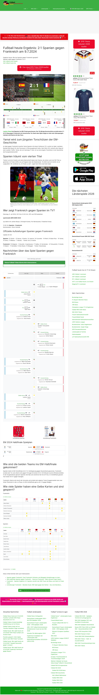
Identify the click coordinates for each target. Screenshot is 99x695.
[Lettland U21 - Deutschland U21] (84, 255)
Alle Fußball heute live (9, 63)
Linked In (52, 692)
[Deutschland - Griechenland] (84, 214)
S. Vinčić (13, 569)
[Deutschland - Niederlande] (84, 231)
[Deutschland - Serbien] (84, 218)
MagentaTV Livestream (79, 284)
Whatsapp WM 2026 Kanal (59, 690)
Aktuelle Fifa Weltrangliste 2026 (36, 633)
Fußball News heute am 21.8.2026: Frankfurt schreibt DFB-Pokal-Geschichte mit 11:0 (13, 617)
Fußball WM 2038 (57, 682)
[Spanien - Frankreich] (34, 447)
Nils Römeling (33, 690)
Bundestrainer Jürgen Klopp (80, 327)
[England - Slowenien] (60, 123)
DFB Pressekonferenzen (79, 329)
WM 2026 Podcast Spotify (62, 692)
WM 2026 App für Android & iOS (76, 690)
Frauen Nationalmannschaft (80, 314)
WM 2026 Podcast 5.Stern (82, 634)
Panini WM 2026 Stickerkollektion (84, 636)
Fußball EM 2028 (56, 668)
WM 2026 (33, 8)
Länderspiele (44, 8)
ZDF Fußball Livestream (79, 276)
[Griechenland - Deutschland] (84, 223)
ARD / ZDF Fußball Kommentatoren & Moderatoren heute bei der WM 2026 (37, 629)
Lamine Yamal (7, 131)
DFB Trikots (89, 8)
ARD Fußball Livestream (79, 274)
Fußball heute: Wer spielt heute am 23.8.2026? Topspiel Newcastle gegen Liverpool (13, 643)
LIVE (25, 8)
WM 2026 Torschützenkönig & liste (85, 643)
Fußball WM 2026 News (79, 309)
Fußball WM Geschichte (58, 673)
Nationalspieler (76, 334)
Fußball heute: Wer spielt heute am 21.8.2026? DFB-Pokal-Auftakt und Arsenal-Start (13, 632)
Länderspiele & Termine (79, 332)
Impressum (41, 690)
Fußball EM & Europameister (59, 665)
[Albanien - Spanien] (13, 123)
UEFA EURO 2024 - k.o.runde (32, 78)
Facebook (33, 692)
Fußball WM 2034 (57, 680)
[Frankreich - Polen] (44, 123)
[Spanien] (22, 87)
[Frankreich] (46, 87)
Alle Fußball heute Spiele (10, 61)
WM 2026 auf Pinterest (42, 692)
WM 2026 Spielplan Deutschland (84, 624)
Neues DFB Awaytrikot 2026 (83, 631)
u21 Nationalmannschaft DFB (80, 337)
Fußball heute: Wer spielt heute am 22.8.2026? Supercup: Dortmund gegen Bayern (13, 649)
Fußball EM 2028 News (59, 670)
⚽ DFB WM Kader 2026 (76, 8)
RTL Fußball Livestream (79, 279)
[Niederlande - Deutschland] (84, 210)
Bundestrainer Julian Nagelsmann (82, 324)
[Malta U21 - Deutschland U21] (84, 260)
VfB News (75, 304)
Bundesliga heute (77, 297)
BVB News (75, 302)
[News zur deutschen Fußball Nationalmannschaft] (13, 3)
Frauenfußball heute (78, 317)
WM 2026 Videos (80, 645)
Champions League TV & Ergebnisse (82, 307)
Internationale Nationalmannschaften (83, 319)
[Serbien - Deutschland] (84, 227)
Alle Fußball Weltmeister (59, 675)
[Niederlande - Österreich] (28, 123)
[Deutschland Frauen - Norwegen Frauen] (84, 241)
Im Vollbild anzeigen (7, 496)
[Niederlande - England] (34, 452)
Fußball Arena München (30, 80)
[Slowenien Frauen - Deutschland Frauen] (84, 246)
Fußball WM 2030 (57, 678)
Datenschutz (49, 690)
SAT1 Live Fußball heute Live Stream (82, 281)
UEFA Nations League (78, 322)
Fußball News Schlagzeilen (35, 616)
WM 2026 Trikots (77, 312)
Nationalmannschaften (59, 8)
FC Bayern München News (80, 300)
